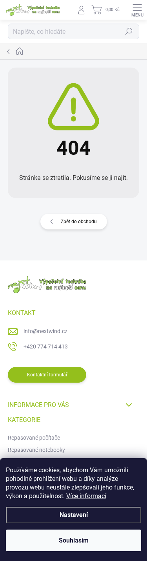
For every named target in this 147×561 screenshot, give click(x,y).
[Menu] (137, 10)
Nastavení (74, 515)
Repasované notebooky (36, 450)
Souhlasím (74, 540)
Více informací (86, 496)
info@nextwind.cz (45, 331)
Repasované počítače (34, 437)
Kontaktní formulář (47, 375)
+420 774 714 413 (46, 346)
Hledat (129, 31)
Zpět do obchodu (79, 221)
